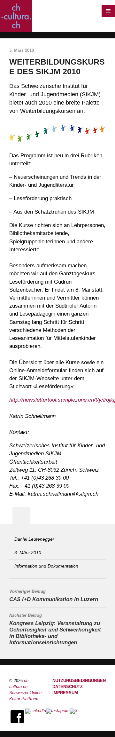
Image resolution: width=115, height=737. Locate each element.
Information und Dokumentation (46, 565)
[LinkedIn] (35, 717)
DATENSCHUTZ (67, 687)
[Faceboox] (17, 717)
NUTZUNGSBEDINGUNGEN (79, 680)
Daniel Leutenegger (34, 539)
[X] (74, 717)
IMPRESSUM (65, 693)
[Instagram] (58, 717)
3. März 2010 (27, 552)
